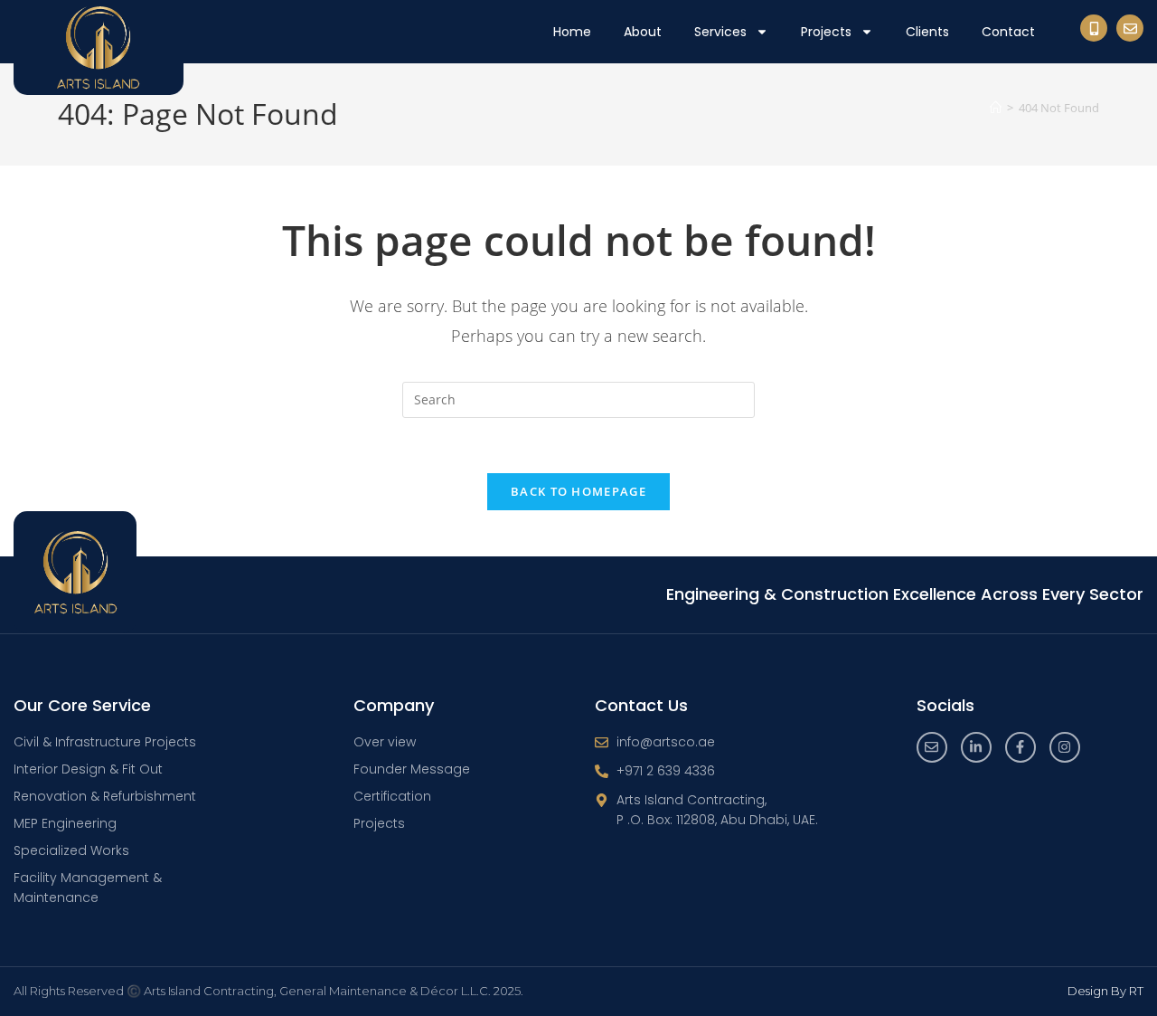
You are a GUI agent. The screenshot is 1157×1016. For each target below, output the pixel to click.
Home (572, 32)
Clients (927, 32)
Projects (826, 32)
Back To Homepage (578, 491)
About (643, 32)
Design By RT (1105, 990)
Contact (1008, 32)
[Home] (996, 108)
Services (720, 32)
